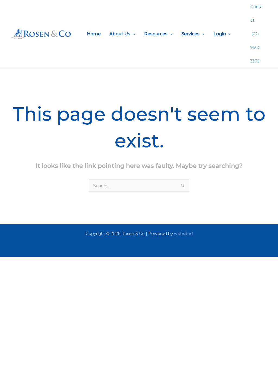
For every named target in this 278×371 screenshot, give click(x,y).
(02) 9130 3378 (255, 47)
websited (183, 233)
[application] (132, 34)
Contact (256, 13)
